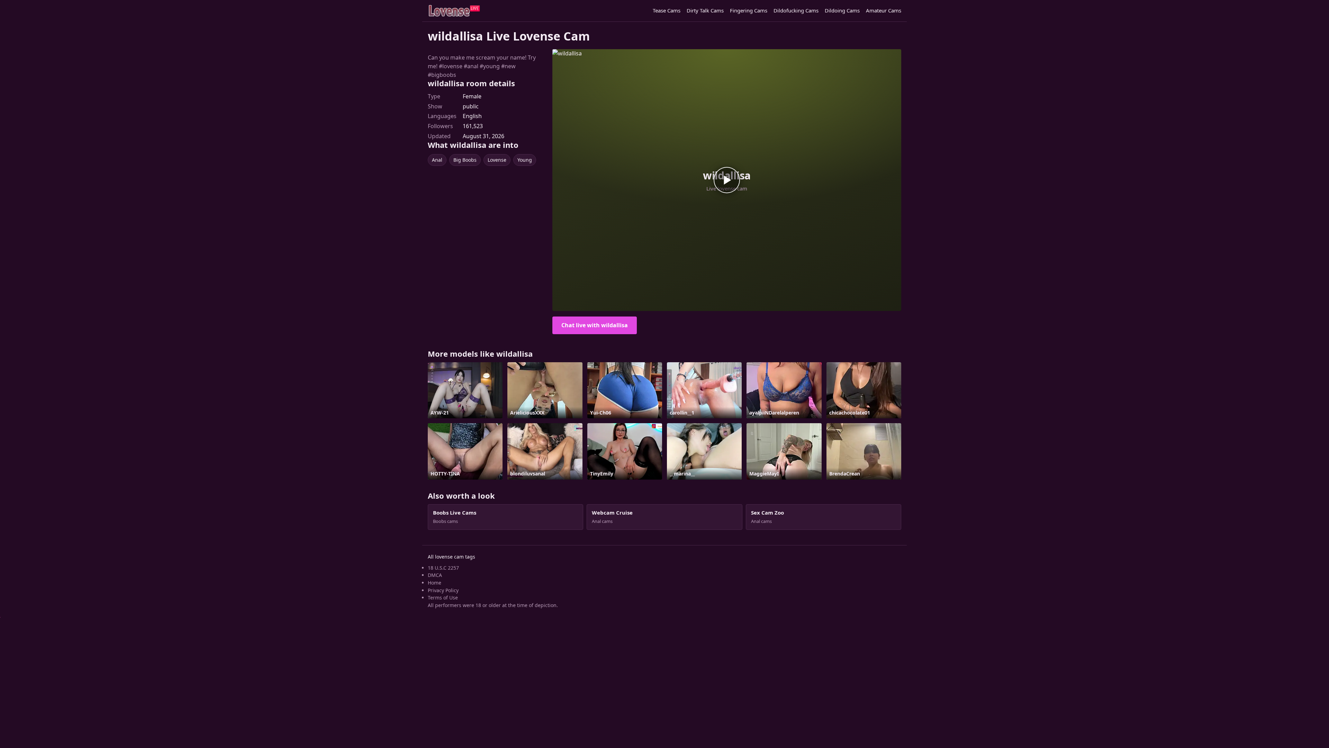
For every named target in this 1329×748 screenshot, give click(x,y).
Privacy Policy (443, 590)
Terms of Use (443, 597)
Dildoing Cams (842, 10)
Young (524, 160)
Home (434, 582)
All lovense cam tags (451, 556)
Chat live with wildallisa (594, 325)
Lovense (497, 160)
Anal (437, 160)
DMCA (435, 575)
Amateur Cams (883, 10)
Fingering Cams (748, 10)
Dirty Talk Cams (705, 10)
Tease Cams (666, 10)
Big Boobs (465, 160)
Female (472, 96)
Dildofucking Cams (796, 10)
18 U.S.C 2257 (443, 567)
